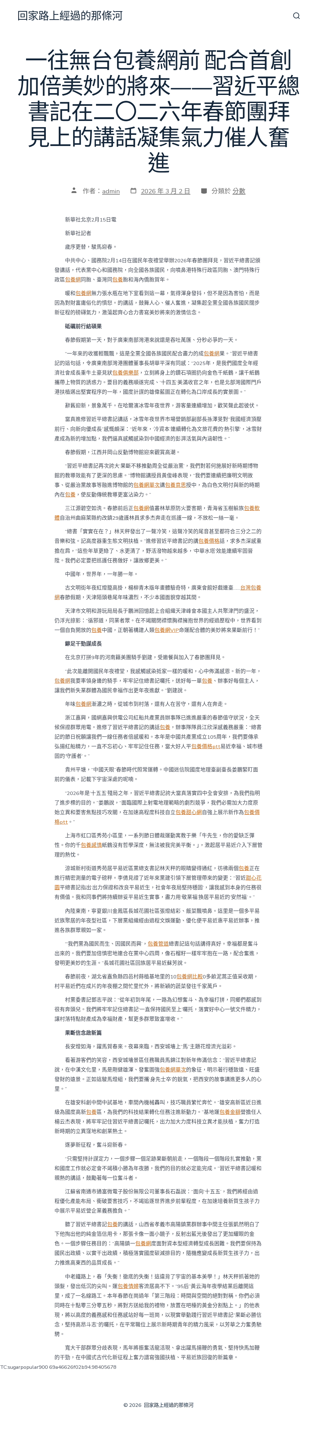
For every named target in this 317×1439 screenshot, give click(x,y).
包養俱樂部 (125, 372)
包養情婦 (128, 1286)
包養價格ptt (205, 746)
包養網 (73, 279)
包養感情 (91, 845)
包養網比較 (189, 976)
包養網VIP (166, 630)
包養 (117, 279)
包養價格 (208, 541)
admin (111, 191)
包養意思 (175, 485)
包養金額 (230, 1112)
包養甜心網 (189, 812)
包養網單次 (146, 485)
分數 (238, 191)
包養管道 (158, 943)
